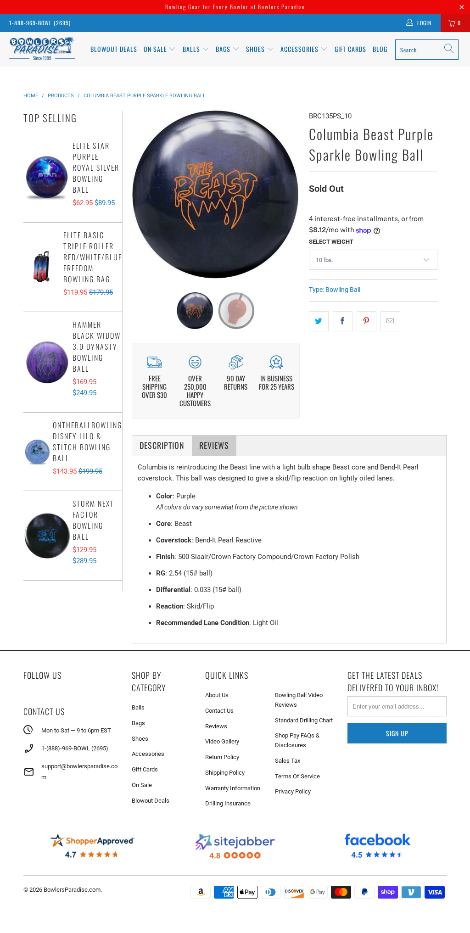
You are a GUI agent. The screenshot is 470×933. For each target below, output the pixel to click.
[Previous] (140, 195)
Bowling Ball (342, 289)
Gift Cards (350, 49)
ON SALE (156, 49)
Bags (224, 49)
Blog (380, 49)
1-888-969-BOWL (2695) (40, 23)
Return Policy (222, 757)
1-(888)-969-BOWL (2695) (74, 748)
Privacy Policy (293, 791)
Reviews (216, 726)
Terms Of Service (297, 776)
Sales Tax (287, 760)
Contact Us (219, 710)
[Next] (290, 195)
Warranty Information (232, 788)
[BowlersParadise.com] (42, 49)
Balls (192, 49)
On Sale (142, 785)
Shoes (256, 49)
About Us (217, 695)
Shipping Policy (225, 772)
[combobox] (427, 49)
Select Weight (331, 241)
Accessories (300, 49)
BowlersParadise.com (72, 889)
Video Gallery (222, 741)
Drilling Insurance (228, 803)
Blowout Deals (113, 49)
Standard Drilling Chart (304, 720)
